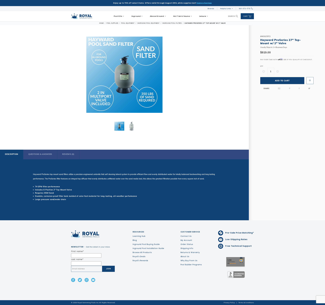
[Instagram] (87, 280)
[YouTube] (93, 280)
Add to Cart (282, 81)
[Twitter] (309, 88)
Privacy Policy (229, 302)
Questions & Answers (40, 154)
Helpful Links (225, 8)
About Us (185, 256)
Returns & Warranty (190, 252)
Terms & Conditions (246, 302)
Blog (135, 240)
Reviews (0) (68, 154)
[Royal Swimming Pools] (92, 234)
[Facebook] (299, 88)
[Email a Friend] (279, 88)
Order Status (187, 244)
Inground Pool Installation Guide (148, 248)
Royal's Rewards (140, 260)
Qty (261, 66)
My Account (186, 240)
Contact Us (186, 236)
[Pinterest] (289, 88)
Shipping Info (187, 248)
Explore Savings (204, 3)
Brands (211, 8)
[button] (13, 74)
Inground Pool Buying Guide (146, 244)
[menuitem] (119, 16)
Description (11, 154)
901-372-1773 (244, 8)
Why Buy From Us (189, 260)
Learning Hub (139, 236)
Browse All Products (142, 252)
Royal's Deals (139, 256)
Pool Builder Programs (191, 264)
